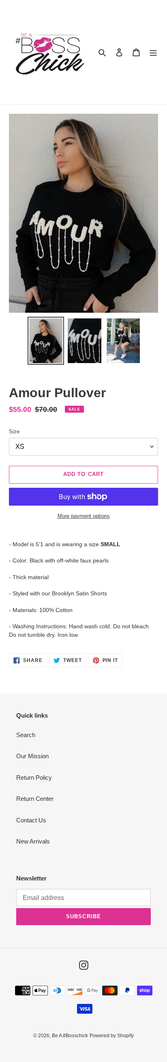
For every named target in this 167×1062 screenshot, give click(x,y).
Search (25, 734)
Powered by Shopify (112, 1035)
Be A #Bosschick (70, 1035)
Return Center (35, 798)
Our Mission (32, 756)
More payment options (84, 516)
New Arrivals (33, 841)
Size (14, 431)
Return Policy (34, 777)
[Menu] (153, 52)
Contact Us (31, 820)
